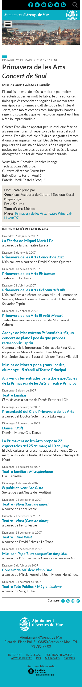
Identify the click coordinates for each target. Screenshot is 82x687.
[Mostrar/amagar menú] (8, 24)
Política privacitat (59, 655)
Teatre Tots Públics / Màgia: (32, 586)
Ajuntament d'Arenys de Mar (26, 15)
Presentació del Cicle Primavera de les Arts (38, 411)
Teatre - (25, 504)
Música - (35, 553)
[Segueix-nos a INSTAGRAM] (50, 4)
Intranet (15, 655)
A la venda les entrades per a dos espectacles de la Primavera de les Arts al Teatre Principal (39, 380)
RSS (38, 658)
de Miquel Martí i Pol (28, 240)
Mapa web (52, 658)
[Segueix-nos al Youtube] (43, 4)
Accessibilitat (21, 658)
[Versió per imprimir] (77, 601)
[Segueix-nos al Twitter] (37, 4)
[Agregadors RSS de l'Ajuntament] (63, 4)
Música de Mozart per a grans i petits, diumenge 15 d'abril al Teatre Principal (34, 367)
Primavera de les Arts (30, 213)
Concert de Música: (27, 570)
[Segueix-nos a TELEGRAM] (57, 4)
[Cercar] (75, 4)
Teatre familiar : (27, 471)
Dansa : (12, 428)
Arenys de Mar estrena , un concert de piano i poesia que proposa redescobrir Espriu (38, 338)
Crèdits (69, 658)
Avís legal (33, 655)
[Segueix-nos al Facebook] (30, 4)
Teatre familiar (14, 395)
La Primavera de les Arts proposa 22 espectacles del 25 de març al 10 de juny (35, 443)
